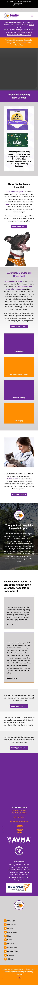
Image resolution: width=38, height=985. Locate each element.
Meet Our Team (18, 494)
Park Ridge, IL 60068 (19, 813)
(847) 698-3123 (19, 817)
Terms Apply (19, 45)
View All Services (18, 326)
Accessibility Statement (14, 972)
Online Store (17, 4)
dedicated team (12, 479)
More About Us (18, 226)
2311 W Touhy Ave (19, 810)
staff (7, 204)
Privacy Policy (29, 969)
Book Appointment (18, 10)
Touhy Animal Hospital (14, 192)
